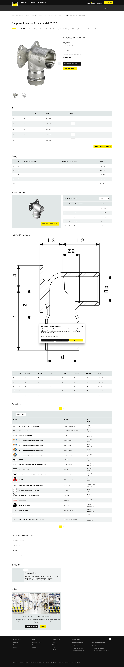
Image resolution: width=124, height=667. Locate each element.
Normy (54, 662)
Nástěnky (60, 15)
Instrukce (89, 29)
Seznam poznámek (64, 662)
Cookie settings (76, 662)
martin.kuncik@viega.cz (79, 650)
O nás (53, 642)
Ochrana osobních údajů (43, 662)
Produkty (27, 15)
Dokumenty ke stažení (78, 29)
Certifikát (16, 419)
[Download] (92, 208)
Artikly (29, 29)
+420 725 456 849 (99, 648)
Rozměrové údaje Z (55, 29)
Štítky (35, 29)
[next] (59, 63)
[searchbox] (61, 8)
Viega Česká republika (17, 15)
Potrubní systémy (42, 15)
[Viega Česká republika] (15, 2)
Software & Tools (36, 642)
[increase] (76, 118)
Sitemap (15, 662)
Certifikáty (66, 29)
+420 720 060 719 (78, 648)
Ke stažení (35, 647)
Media (53, 647)
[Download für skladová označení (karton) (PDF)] (39, 162)
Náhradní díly (17, 639)
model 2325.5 (21, 29)
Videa (96, 29)
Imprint (32, 662)
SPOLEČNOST (56, 639)
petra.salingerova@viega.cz (101, 650)
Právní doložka (24, 662)
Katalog (34, 15)
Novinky (15, 644)
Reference (55, 644)
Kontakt (54, 649)
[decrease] (69, 118)
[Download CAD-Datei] (92, 204)
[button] (62, 540)
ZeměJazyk (88, 420)
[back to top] (110, 639)
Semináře (35, 644)
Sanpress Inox (52, 15)
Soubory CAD (43, 29)
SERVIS (34, 639)
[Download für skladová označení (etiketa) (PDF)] (78, 162)
